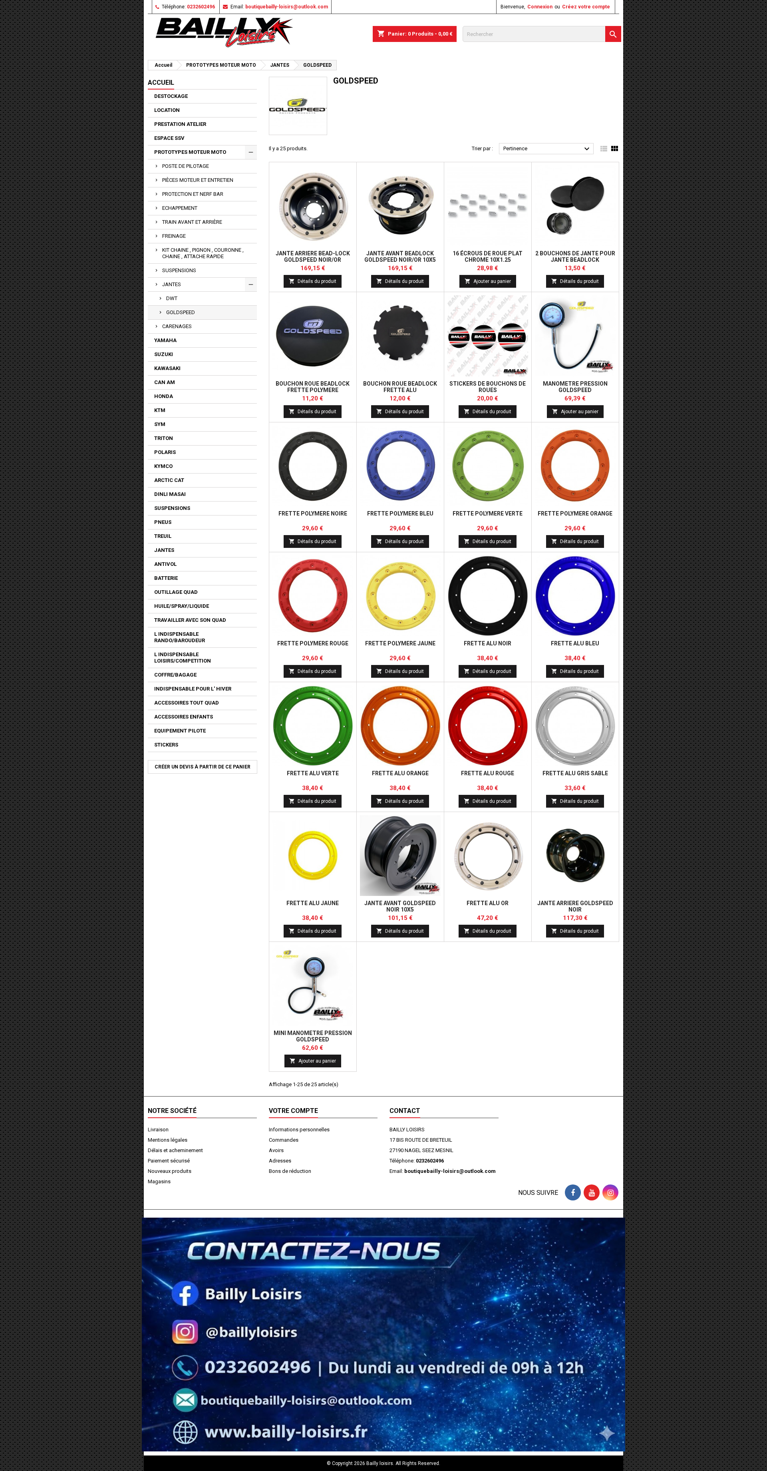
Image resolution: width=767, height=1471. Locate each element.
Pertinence (547, 149)
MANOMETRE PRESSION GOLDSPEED (575, 386)
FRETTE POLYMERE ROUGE (312, 643)
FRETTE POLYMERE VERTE (488, 513)
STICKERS (166, 745)
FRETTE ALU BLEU (575, 643)
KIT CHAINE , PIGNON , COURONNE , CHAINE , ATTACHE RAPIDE (203, 253)
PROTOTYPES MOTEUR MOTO (190, 152)
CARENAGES (177, 326)
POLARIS (165, 452)
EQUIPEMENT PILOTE (180, 731)
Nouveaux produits (169, 1171)
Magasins (159, 1181)
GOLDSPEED (180, 312)
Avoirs (276, 1150)
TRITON (163, 438)
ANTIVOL (165, 564)
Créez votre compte (586, 7)
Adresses (280, 1161)
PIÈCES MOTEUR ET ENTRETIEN (197, 180)
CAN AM (164, 382)
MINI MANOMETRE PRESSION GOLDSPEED (313, 1036)
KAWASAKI (167, 368)
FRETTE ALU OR (488, 903)
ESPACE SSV (169, 138)
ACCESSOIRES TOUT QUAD (186, 703)
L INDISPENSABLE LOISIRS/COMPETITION (182, 657)
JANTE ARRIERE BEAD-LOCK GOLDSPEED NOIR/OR (313, 256)
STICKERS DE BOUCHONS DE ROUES (487, 386)
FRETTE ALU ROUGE (487, 773)
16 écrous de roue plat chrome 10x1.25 (488, 256)
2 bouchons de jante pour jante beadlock (575, 256)
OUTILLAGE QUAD (176, 592)
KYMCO (163, 466)
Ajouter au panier (488, 281)
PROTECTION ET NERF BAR (192, 194)
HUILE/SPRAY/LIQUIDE (181, 606)
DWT (171, 298)
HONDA (163, 396)
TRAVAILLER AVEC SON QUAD (190, 620)
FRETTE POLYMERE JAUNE (400, 643)
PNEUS (162, 522)
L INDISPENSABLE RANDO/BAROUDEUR (179, 637)
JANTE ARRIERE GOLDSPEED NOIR (575, 906)
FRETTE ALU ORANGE (400, 773)
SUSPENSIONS (179, 270)
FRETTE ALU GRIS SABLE (575, 773)
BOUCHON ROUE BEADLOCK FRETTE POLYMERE (313, 386)
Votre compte (293, 1111)
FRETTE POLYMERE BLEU (400, 513)
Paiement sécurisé (169, 1161)
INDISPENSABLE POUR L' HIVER (192, 689)
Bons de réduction (290, 1171)
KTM (159, 410)
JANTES (171, 284)
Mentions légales (167, 1140)
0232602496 (201, 7)
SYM (159, 424)
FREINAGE (174, 236)
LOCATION (167, 110)
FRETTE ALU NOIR (487, 643)
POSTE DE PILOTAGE (185, 166)
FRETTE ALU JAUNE (312, 903)
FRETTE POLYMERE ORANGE (575, 513)
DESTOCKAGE (171, 96)
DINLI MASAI (170, 494)
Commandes (283, 1140)
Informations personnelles (299, 1130)
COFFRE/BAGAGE (175, 675)
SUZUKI (163, 354)
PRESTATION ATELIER (180, 124)
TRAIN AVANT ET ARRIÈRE (192, 222)
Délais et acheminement (175, 1150)
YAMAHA (165, 340)
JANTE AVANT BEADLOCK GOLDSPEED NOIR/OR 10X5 (400, 256)
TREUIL (162, 536)
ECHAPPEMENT (179, 208)
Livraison (158, 1130)
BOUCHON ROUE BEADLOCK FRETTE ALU (400, 386)
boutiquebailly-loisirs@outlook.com (286, 7)
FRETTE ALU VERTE (313, 773)
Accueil (161, 82)
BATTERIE (166, 578)
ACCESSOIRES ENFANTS (183, 717)
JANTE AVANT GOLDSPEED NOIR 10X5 (400, 906)
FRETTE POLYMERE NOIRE (312, 513)
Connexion (539, 7)
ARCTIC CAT (169, 480)
